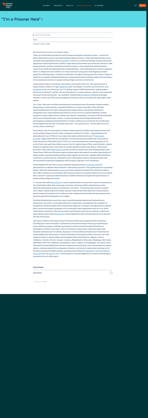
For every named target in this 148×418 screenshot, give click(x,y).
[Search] (136, 5)
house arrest (59, 214)
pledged (85, 95)
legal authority (56, 182)
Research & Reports (84, 5)
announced (64, 170)
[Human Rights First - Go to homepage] (7, 5)
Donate (142, 5)
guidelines (37, 89)
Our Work (46, 5)
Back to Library (41, 281)
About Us (69, 5)
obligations (63, 86)
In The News (98, 5)
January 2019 (54, 253)
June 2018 (41, 253)
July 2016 (98, 251)
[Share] (42, 19)
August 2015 (89, 251)
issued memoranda (58, 149)
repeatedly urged (92, 164)
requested (65, 61)
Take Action (58, 5)
